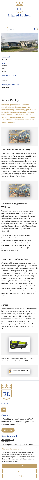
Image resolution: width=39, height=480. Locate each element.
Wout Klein (5, 87)
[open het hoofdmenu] (19, 22)
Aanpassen (19, 471)
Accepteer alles (19, 466)
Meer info (8, 430)
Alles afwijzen (19, 476)
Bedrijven (4, 59)
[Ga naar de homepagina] (19, 9)
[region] (19, 463)
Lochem (4, 71)
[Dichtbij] (37, 447)
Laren (3, 69)
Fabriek (4, 66)
